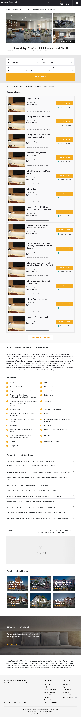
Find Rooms (40, 77)
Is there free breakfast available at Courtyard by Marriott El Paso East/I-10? (35, 496)
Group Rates (67, 689)
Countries (15, 10)
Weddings (66, 692)
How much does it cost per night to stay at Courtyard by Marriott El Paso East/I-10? (38, 472)
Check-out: (45, 60)
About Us (47, 684)
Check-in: (10, 60)
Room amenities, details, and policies (37, 111)
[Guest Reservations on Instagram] (14, 702)
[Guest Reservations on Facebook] (5, 702)
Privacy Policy (48, 695)
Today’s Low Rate (65, 107)
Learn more (52, 86)
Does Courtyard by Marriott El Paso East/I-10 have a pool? (28, 485)
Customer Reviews (50, 689)
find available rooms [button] (40, 337)
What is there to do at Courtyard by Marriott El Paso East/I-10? (31, 502)
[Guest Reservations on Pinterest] (20, 702)
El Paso (27, 10)
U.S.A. (21, 10)
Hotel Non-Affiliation (50, 703)
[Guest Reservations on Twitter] (9, 702)
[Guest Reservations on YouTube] (24, 702)
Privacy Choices (68, 697)
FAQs (45, 687)
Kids (54, 68)
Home (8, 10)
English (50, 3)
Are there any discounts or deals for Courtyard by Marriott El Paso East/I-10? (36, 513)
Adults (33, 68)
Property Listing (49, 700)
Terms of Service (49, 692)
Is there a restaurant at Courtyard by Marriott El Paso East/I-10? (31, 491)
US (74, 532)
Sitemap (46, 697)
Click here (53, 668)
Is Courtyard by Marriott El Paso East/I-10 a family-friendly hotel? (31, 507)
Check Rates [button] (64, 103)
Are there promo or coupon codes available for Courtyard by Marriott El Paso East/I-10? (38, 519)
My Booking (66, 687)
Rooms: (10, 68)
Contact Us (66, 684)
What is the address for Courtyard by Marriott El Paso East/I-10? (31, 461)
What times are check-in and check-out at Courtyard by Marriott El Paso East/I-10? (37, 479)
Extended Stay (67, 695)
